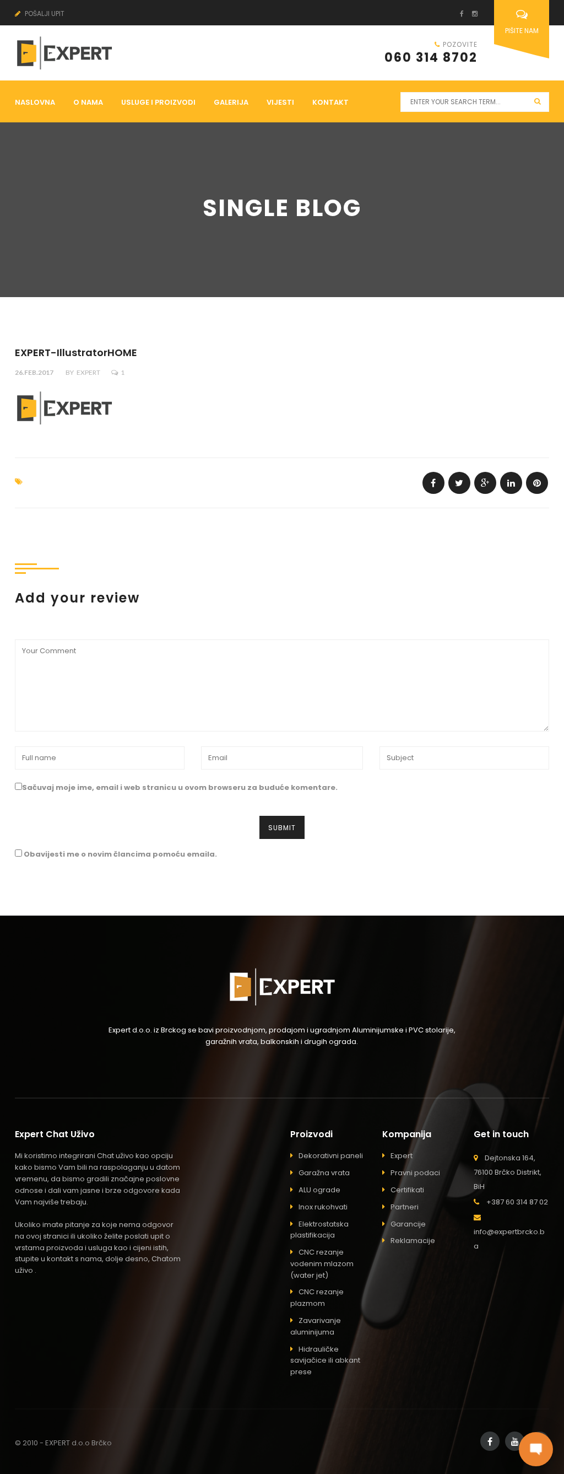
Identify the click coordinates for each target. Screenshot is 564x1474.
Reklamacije (413, 1240)
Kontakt (330, 102)
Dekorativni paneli (331, 1155)
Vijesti (280, 102)
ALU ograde (319, 1190)
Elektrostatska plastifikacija (319, 1230)
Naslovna (35, 102)
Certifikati (407, 1190)
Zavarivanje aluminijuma (315, 1326)
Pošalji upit (43, 13)
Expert (88, 372)
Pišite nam (522, 30)
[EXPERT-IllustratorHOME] (433, 483)
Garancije (408, 1224)
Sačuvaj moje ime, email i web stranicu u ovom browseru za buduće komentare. (180, 787)
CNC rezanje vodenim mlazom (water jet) (322, 1264)
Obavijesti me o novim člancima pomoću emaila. (120, 854)
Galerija (231, 102)
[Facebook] (458, 13)
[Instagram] (471, 13)
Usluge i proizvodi (158, 102)
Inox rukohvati (323, 1207)
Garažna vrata (324, 1173)
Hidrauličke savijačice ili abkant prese (325, 1361)
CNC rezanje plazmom (317, 1298)
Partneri (405, 1207)
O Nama (88, 102)
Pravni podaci (415, 1173)
